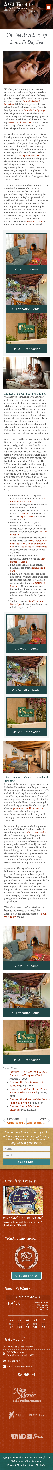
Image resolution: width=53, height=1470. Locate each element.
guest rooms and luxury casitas (29, 808)
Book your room (35, 221)
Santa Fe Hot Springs (34, 110)
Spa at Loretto (28, 516)
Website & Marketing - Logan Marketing (26, 1465)
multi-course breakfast (36, 832)
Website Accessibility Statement (26, 1461)
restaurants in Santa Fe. (20, 122)
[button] (48, 7)
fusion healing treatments (34, 546)
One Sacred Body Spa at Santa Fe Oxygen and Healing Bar (28, 543)
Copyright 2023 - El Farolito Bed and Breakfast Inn (26, 1457)
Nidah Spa (25, 513)
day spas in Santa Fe (29, 155)
